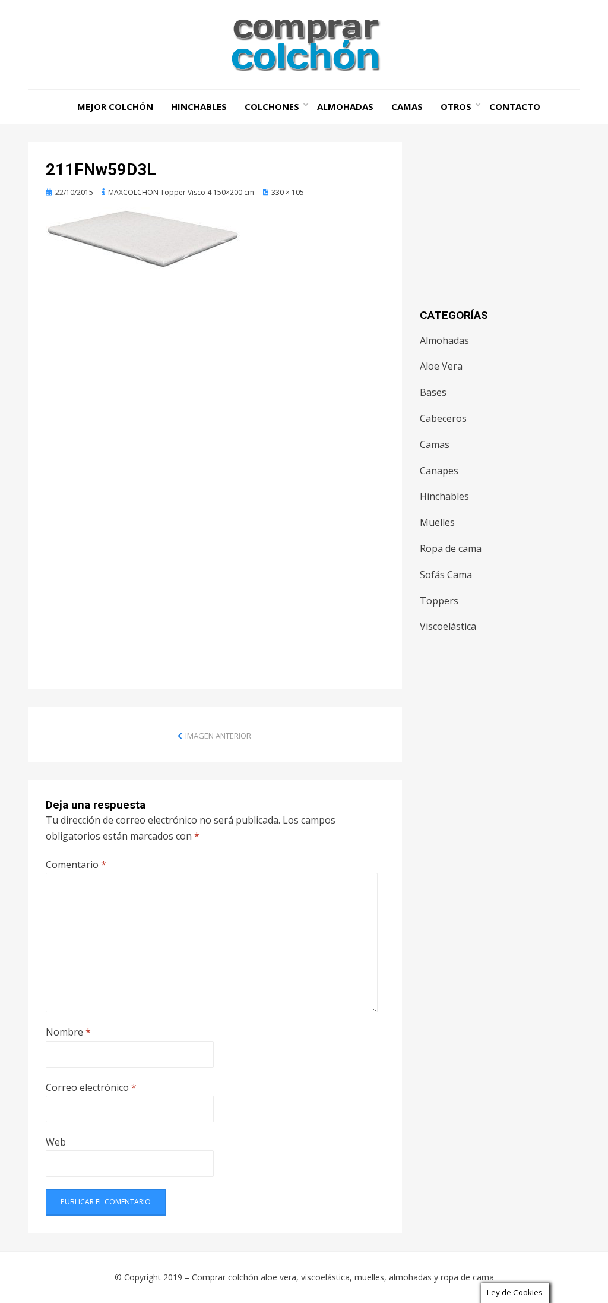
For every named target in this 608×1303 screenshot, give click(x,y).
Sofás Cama (446, 574)
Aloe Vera (441, 366)
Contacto (514, 106)
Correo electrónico (91, 1087)
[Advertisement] (215, 375)
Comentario (76, 864)
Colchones (272, 106)
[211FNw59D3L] (144, 238)
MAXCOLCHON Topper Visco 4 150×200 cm (181, 192)
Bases (433, 392)
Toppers (439, 600)
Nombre (68, 1032)
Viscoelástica (448, 626)
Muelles (437, 522)
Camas (407, 106)
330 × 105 (287, 192)
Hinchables (199, 106)
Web (56, 1142)
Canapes (439, 470)
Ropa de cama (451, 548)
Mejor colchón (115, 106)
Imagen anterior (218, 735)
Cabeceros (443, 418)
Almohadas (345, 106)
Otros (456, 106)
